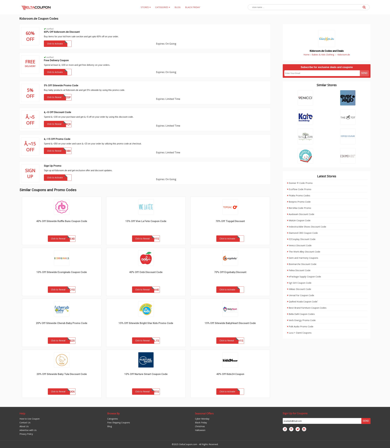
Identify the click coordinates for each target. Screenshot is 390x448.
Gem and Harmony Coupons (303, 257)
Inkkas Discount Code (299, 288)
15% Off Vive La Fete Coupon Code (145, 221)
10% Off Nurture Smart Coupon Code (146, 374)
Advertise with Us (28, 430)
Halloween (200, 430)
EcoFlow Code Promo (299, 189)
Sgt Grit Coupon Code (299, 282)
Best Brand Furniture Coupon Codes (307, 307)
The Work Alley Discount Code (304, 251)
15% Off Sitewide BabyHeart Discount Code (230, 323)
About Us (24, 426)
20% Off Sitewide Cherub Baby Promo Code (61, 323)
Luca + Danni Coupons (300, 332)
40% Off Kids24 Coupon (230, 374)
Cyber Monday (202, 418)
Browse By (113, 413)
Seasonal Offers (204, 413)
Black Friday (201, 422)
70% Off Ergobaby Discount (230, 272)
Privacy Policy (26, 433)
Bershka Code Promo (299, 207)
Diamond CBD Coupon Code (303, 232)
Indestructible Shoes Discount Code (307, 226)
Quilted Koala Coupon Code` (303, 301)
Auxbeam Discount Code (301, 214)
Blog (109, 426)
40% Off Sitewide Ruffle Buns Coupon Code (61, 221)
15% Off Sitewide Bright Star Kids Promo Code (146, 323)
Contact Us (25, 422)
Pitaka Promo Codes (299, 195)
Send (364, 73)
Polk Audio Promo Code (300, 326)
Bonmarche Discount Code (302, 264)
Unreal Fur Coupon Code (301, 295)
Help (22, 413)
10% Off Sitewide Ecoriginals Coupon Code (61, 272)
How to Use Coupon (30, 418)
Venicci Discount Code (300, 245)
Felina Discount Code (299, 270)
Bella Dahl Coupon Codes (301, 313)
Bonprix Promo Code (299, 201)
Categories (112, 418)
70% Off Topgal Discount (230, 221)
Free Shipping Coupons (118, 422)
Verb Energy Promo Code (302, 320)
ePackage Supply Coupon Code (304, 276)
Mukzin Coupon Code (299, 220)
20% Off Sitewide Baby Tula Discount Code (62, 374)
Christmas (200, 426)
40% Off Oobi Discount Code (146, 272)
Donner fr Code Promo (300, 182)
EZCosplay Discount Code (302, 239)
